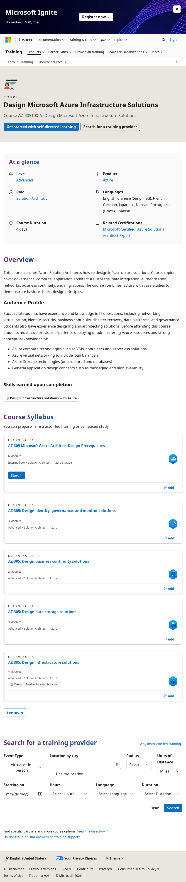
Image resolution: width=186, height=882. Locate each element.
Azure (108, 180)
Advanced (24, 180)
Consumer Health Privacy (137, 869)
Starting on (14, 784)
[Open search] (163, 40)
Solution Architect (31, 198)
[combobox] (85, 765)
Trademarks (38, 875)
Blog (64, 869)
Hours (55, 784)
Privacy (104, 869)
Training (26, 62)
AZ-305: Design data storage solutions (42, 611)
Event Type (13, 755)
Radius (132, 755)
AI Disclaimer (14, 869)
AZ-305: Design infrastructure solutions (43, 662)
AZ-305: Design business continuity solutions (48, 561)
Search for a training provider (110, 126)
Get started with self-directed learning (41, 126)
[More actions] (177, 62)
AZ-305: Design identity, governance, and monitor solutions (62, 510)
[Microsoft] (8, 40)
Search (173, 807)
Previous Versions (42, 869)
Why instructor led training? (161, 744)
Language (105, 784)
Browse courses (51, 62)
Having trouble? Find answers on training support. (42, 837)
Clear (154, 807)
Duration (150, 784)
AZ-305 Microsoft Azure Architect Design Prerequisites (56, 445)
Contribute (85, 869)
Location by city (64, 755)
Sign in (175, 39)
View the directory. (91, 831)
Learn (10, 62)
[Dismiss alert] (177, 9)
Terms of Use (13, 875)
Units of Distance (165, 759)
